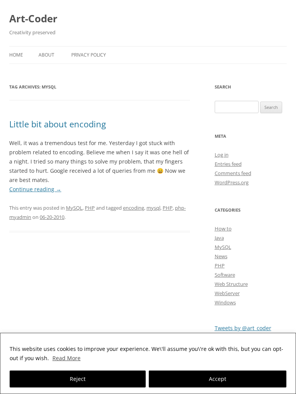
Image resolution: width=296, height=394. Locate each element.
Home (16, 55)
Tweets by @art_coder (243, 328)
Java (219, 237)
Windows (225, 302)
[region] (148, 363)
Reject (78, 378)
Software (225, 274)
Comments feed (233, 173)
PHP (90, 207)
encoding (133, 207)
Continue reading (35, 189)
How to (223, 228)
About (46, 55)
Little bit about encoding (57, 124)
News (221, 256)
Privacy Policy (88, 55)
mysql (153, 207)
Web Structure (231, 283)
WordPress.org (232, 182)
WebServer (227, 293)
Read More (66, 358)
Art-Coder (33, 18)
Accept (217, 378)
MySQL (74, 207)
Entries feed (228, 163)
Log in (222, 154)
